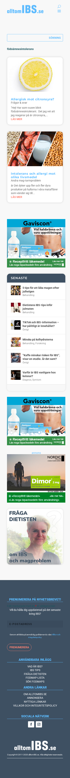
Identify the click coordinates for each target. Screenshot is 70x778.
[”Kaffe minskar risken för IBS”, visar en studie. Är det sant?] (16, 358)
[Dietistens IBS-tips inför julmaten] (16, 307)
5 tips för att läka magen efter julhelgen (41, 289)
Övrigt (26, 329)
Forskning (40, 343)
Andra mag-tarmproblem (26, 180)
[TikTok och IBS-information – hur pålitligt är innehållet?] (16, 325)
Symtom (36, 379)
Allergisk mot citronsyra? (32, 99)
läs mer (16, 119)
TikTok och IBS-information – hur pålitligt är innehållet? (41, 324)
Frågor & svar (19, 102)
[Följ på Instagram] (39, 724)
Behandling (28, 295)
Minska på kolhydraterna (38, 339)
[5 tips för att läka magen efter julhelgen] (16, 290)
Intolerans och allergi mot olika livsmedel (33, 175)
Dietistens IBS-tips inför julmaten (37, 306)
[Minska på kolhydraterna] (16, 342)
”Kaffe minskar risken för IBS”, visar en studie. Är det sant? (41, 357)
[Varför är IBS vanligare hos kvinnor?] (16, 375)
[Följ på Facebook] (31, 724)
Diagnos (27, 379)
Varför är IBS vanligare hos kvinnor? (39, 374)
